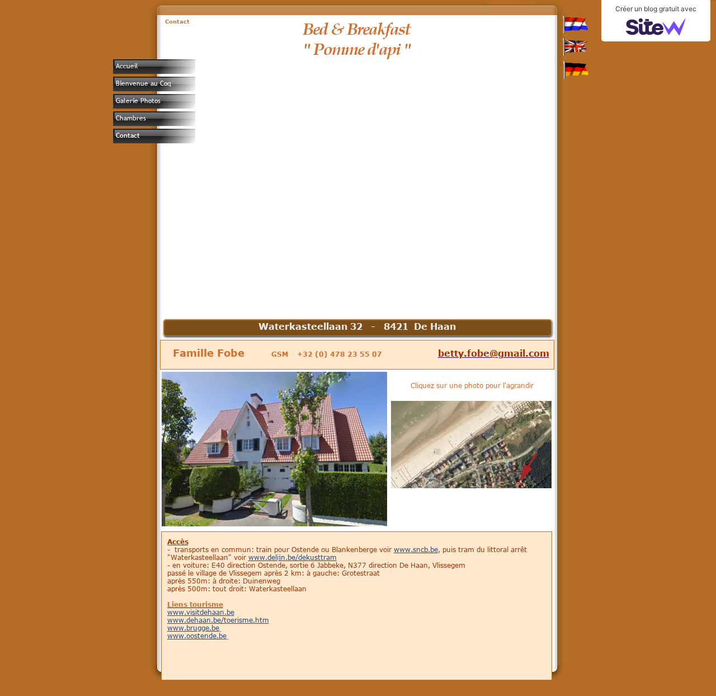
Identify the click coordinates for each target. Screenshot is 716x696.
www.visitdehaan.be (200, 612)
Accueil (127, 66)
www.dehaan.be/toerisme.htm (218, 620)
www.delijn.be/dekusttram (292, 557)
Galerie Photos (138, 101)
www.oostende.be (197, 635)
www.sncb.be (416, 549)
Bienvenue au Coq (143, 83)
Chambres (131, 118)
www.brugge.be (193, 628)
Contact (128, 135)
